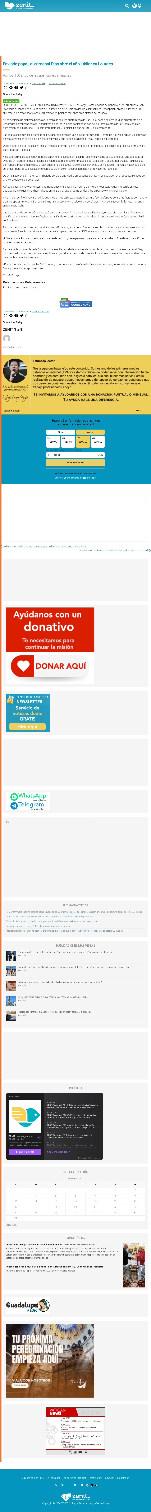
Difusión (82, 1478)
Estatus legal (95, 1478)
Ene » (14, 1225)
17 (16, 1207)
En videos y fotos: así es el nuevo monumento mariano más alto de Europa (53, 997)
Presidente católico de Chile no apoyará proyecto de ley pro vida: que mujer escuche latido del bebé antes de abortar (59, 931)
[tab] (61, 1412)
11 (36, 1201)
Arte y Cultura (57, 83)
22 (115, 1207)
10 (16, 1201)
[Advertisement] (75, 34)
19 (55, 1207)
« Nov (8, 1225)
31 (16, 1218)
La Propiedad (53, 1478)
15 (115, 1201)
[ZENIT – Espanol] (42, 6)
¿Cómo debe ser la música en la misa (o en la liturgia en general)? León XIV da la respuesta (54, 1266)
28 (95, 1212)
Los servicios (69, 1478)
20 (75, 1207)
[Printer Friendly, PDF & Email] (11, 101)
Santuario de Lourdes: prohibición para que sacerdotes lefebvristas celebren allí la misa (46, 921)
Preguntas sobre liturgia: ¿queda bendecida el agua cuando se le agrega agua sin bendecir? (60, 982)
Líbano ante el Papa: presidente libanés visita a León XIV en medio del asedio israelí (44, 916)
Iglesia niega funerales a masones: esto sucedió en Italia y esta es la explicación (55, 1012)
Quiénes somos (30, 1478)
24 (16, 1212)
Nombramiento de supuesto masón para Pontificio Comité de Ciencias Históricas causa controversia (65, 952)
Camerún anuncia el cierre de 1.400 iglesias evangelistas (32, 926)
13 (75, 1201)
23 (135, 1207)
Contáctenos (122, 1478)
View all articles (12, 347)
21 (95, 1207)
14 (95, 1201)
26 (55, 1212)
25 (36, 1212)
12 (55, 1201)
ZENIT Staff (39, 83)
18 (36, 1207)
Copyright (109, 1478)
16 (135, 1201)
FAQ (42, 1478)
